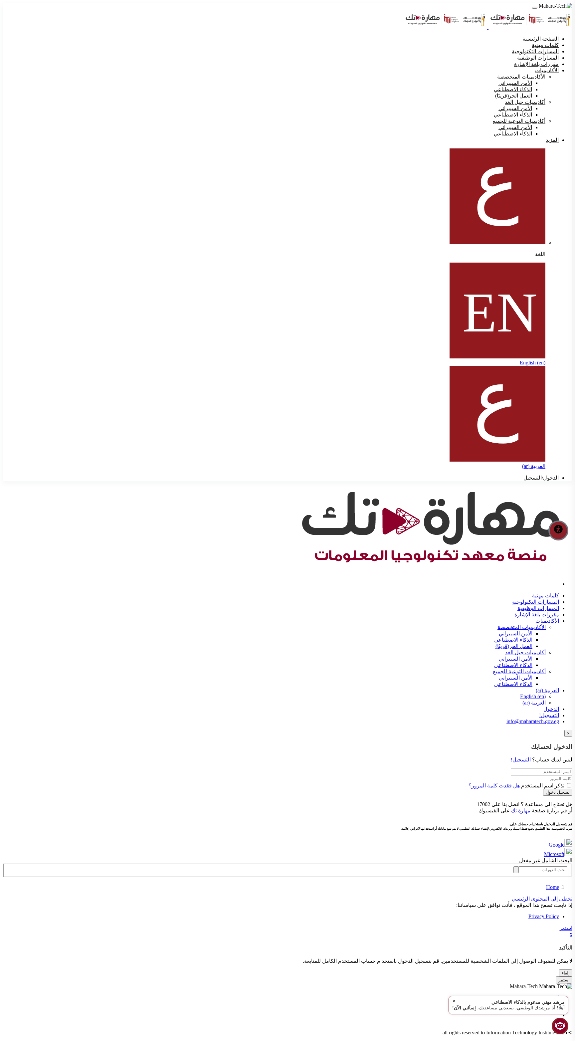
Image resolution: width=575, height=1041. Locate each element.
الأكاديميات (547, 621)
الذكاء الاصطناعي (513, 640)
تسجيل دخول (558, 792)
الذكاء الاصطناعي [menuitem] (513, 89)
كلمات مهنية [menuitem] (545, 45)
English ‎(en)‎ (532, 362)
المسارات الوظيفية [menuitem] (538, 58)
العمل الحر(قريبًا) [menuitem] (513, 96)
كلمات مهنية (545, 595)
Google (556, 845)
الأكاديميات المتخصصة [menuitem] (521, 77)
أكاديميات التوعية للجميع (519, 671)
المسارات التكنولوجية (535, 602)
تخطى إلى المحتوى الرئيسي (542, 899)
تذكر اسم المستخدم (542, 785)
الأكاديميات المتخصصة (521, 627)
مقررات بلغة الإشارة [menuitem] (536, 64)
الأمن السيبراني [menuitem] (515, 83)
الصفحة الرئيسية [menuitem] (540, 39)
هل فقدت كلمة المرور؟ (494, 785)
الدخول (551, 709)
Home (552, 887)
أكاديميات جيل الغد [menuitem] (525, 102)
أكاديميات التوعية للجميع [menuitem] (518, 121)
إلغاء (566, 972)
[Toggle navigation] (534, 8)
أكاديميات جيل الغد (525, 652)
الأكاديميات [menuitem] (547, 70)
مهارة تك (520, 810)
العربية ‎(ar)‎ (533, 466)
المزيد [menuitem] (552, 140)
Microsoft (554, 854)
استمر (565, 928)
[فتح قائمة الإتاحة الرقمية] (558, 530)
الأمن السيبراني (515, 633)
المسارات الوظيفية (538, 608)
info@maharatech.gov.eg (532, 721)
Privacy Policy (543, 916)
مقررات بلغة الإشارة (536, 614)
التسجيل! (549, 715)
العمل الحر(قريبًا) (513, 646)
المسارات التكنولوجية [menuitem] (535, 51)
